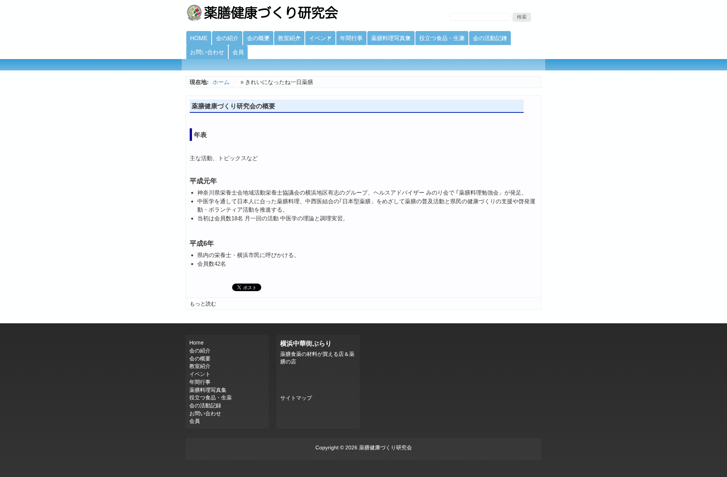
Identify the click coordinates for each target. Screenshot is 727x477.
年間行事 (351, 38)
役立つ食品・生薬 (440, 39)
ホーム (220, 82)
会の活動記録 (488, 39)
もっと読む (203, 304)
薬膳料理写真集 (389, 39)
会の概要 (256, 39)
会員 (238, 52)
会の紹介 (227, 38)
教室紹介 (287, 39)
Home (198, 38)
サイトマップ (296, 398)
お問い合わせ (207, 52)
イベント (318, 39)
